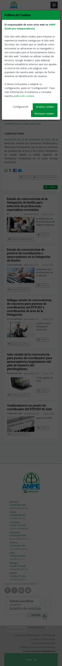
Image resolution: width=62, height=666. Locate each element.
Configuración (20, 106)
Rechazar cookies (44, 113)
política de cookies (24, 96)
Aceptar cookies (45, 106)
